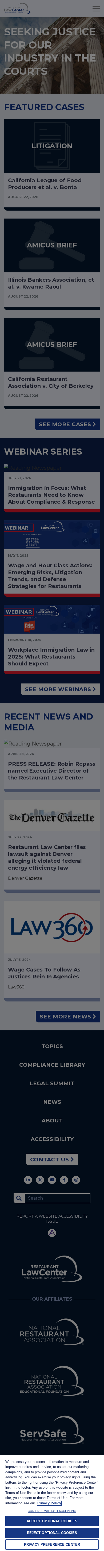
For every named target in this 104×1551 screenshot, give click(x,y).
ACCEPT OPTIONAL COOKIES (52, 1521)
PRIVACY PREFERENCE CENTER (52, 1544)
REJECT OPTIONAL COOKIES (52, 1533)
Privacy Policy (49, 1503)
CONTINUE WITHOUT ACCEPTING (52, 1511)
